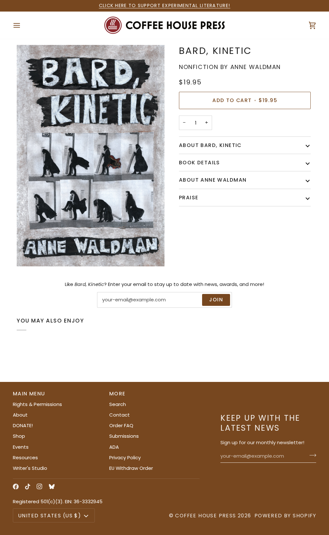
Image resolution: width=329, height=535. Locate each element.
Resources (25, 457)
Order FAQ (121, 425)
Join (216, 299)
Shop (19, 436)
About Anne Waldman (212, 180)
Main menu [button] (29, 393)
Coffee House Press (205, 515)
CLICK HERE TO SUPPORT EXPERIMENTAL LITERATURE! (164, 5)
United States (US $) (49, 515)
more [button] (117, 393)
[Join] (311, 455)
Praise (188, 197)
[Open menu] (22, 25)
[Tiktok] (27, 486)
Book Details (199, 162)
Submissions (124, 436)
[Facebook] (16, 486)
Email (108, 306)
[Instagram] (39, 486)
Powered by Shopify (285, 515)
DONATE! (23, 425)
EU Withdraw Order (131, 468)
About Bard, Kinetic (210, 145)
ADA (114, 447)
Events (21, 447)
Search (117, 404)
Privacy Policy (125, 457)
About (20, 414)
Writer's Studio (30, 468)
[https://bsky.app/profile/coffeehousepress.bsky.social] (52, 486)
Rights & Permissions (37, 404)
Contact (119, 414)
